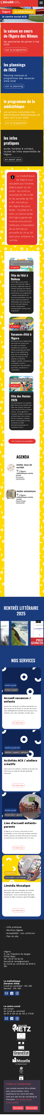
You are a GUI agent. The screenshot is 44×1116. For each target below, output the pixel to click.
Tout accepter (31, 1108)
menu (41, 3)
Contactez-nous (6, 993)
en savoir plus (13, 159)
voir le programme (15, 49)
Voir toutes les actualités (22, 441)
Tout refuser (18, 1108)
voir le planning (14, 86)
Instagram (17, 993)
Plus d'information (24, 1099)
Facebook (11, 993)
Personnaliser (12, 1102)
